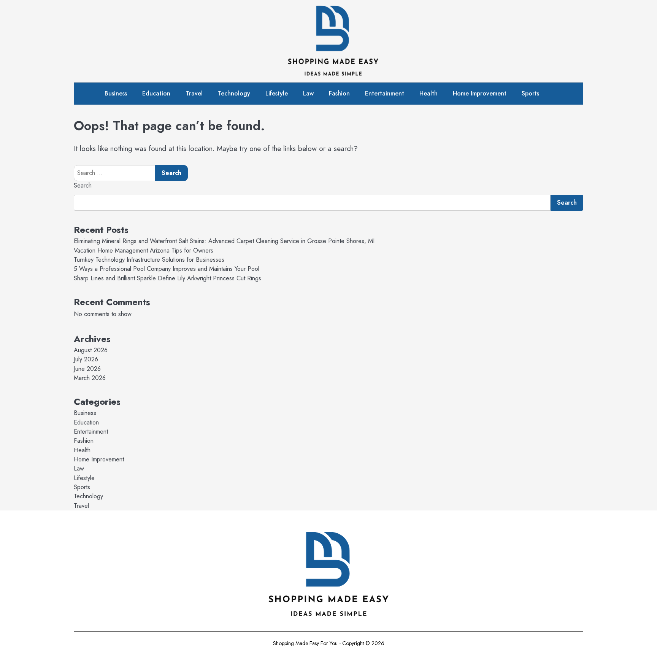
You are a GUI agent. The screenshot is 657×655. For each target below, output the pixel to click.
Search (83, 185)
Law (308, 93)
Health (428, 93)
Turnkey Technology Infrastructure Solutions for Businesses (149, 259)
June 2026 (87, 368)
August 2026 (91, 350)
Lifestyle (276, 93)
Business (116, 93)
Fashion (339, 93)
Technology (234, 93)
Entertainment (384, 93)
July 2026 (86, 359)
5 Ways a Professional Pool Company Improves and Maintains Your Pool (166, 268)
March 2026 (90, 378)
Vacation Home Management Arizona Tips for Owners (143, 250)
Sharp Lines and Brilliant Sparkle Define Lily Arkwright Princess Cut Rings (167, 278)
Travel (194, 93)
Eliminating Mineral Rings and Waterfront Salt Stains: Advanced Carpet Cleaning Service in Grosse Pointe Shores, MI (224, 241)
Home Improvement (479, 93)
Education (156, 93)
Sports (530, 93)
